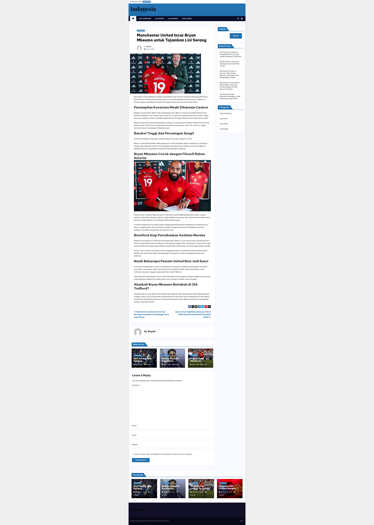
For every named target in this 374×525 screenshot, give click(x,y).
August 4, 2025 (141, 492)
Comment (136, 385)
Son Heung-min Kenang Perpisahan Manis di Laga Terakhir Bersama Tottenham (230, 54)
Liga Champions (144, 18)
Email (134, 435)
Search (222, 29)
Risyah (148, 46)
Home (241, 521)
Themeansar (165, 521)
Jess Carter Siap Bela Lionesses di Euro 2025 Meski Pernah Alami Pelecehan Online (193, 314)
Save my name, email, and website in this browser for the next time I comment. (163, 454)
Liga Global (187, 18)
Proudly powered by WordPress (139, 521)
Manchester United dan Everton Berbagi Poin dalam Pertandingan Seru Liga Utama (151, 314)
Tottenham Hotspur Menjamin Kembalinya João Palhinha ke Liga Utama (230, 96)
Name (134, 426)
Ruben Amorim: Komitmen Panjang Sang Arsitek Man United (229, 64)
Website (135, 445)
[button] (238, 19)
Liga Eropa (159, 18)
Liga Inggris (173, 18)
